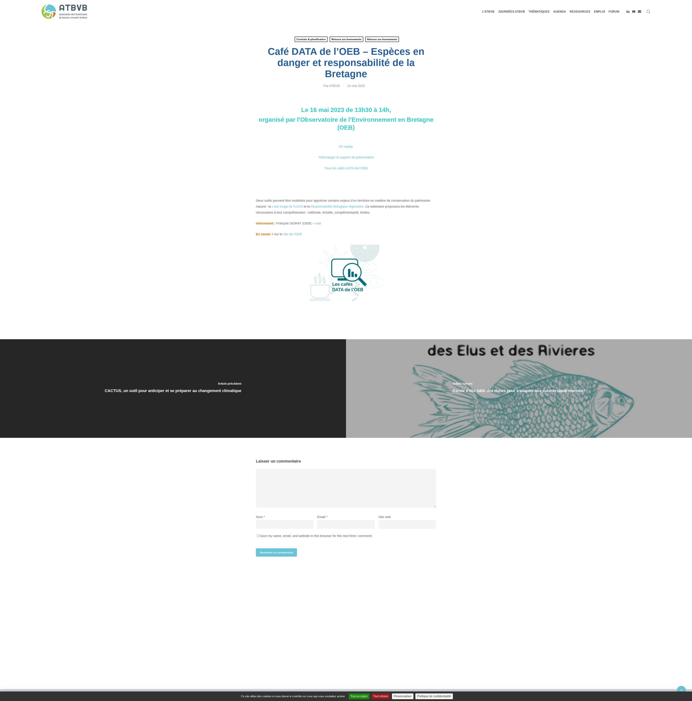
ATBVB (334, 86)
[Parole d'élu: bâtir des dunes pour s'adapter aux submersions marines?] (519, 388)
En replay (346, 146)
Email (322, 517)
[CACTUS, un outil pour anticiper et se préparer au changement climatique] (173, 388)
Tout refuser (380, 696)
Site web (384, 517)
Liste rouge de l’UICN (287, 206)
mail (318, 223)
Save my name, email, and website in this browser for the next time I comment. (316, 536)
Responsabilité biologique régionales (337, 206)
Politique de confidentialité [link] (434, 696)
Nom (260, 517)
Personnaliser (403, 696)
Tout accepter (359, 696)
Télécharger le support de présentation (346, 157)
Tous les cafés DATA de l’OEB (346, 168)
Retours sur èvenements (346, 39)
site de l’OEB (292, 234)
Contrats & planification (311, 39)
